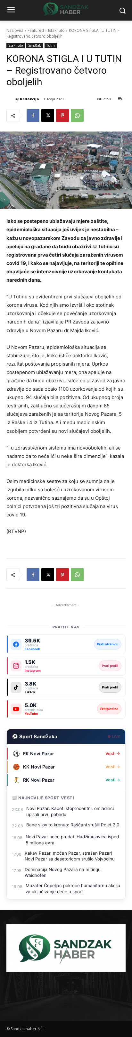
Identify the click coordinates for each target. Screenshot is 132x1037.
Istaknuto (56, 30)
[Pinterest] (62, 115)
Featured (36, 30)
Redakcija (29, 98)
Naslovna (14, 30)
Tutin (50, 45)
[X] (47, 115)
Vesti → (112, 753)
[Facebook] (33, 115)
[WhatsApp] (77, 115)
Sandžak (34, 45)
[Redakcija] (10, 99)
